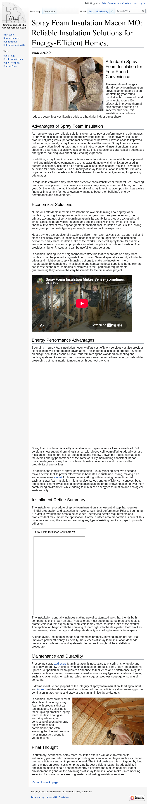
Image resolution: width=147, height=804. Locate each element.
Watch (112, 10)
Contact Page (10, 66)
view (57, 477)
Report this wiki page (45, 782)
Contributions (114, 3)
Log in (142, 3)
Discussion (49, 11)
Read (83, 11)
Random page (10, 42)
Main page (35, 11)
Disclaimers (64, 797)
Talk (104, 3)
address (59, 663)
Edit (91, 11)
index (40, 689)
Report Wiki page (11, 62)
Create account (129, 3)
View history (102, 11)
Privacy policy (37, 797)
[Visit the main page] (14, 14)
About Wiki (51, 797)
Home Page (9, 55)
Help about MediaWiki (14, 45)
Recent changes (11, 38)
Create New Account (13, 59)
